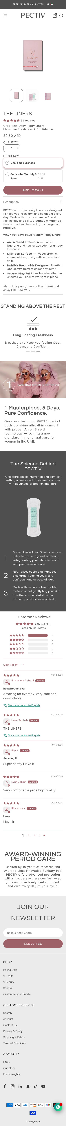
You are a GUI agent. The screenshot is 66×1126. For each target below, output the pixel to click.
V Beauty (8, 981)
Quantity (10, 142)
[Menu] (5, 15)
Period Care (10, 969)
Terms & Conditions (14, 1043)
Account (8, 1018)
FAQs (6, 1062)
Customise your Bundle (17, 994)
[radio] (7, 163)
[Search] (61, 15)
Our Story (9, 1068)
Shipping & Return (14, 1037)
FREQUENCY (11, 156)
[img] (11, 675)
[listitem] (33, 4)
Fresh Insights (11, 1074)
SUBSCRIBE (33, 943)
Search (7, 1012)
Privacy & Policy (13, 1031)
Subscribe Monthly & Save (23, 176)
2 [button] (29, 835)
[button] (12, 120)
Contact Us (10, 1025)
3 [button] (35, 835)
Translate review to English (24, 705)
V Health (8, 975)
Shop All (8, 988)
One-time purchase (22, 162)
